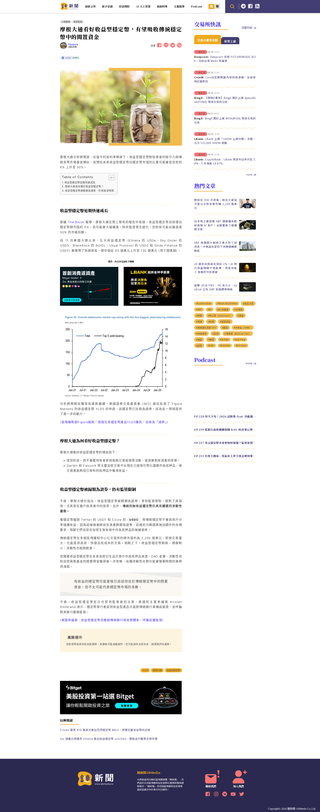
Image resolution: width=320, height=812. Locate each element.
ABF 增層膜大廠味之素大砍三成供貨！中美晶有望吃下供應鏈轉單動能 (215, 247)
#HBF (211, 345)
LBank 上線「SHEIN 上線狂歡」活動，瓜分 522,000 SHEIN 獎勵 (225, 141)
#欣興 (211, 321)
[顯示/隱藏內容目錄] (110, 177)
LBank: (199, 139)
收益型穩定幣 (173, 670)
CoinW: (199, 77)
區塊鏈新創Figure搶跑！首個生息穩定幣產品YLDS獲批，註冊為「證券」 (114, 422)
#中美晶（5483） (243, 327)
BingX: (199, 98)
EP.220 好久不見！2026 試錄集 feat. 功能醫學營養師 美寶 (225, 416)
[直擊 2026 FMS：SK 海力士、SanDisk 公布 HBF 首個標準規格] (247, 290)
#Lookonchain (203, 303)
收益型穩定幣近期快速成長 (80, 182)
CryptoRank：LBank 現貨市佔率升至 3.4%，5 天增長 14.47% (225, 161)
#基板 (241, 315)
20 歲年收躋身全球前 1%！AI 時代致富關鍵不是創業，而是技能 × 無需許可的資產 (215, 268)
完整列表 (247, 28)
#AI (210, 309)
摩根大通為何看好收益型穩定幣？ (84, 186)
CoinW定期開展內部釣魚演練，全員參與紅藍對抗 (225, 79)
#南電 (199, 315)
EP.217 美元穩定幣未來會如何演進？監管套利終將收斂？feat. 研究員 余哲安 (225, 443)
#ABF (199, 309)
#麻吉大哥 (248, 303)
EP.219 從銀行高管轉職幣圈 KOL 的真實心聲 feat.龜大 (225, 430)
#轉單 (211, 339)
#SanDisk (225, 345)
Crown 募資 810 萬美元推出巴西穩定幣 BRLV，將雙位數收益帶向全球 (105, 730)
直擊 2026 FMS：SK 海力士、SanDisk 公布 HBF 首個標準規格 (215, 287)
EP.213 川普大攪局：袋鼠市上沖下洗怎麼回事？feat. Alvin (225, 456)
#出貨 (216, 333)
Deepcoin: (201, 57)
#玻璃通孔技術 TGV (206, 327)
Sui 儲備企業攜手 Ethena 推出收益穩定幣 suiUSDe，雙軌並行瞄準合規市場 (109, 738)
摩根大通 (157, 670)
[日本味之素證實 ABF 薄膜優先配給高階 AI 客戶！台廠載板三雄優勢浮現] (247, 228)
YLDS (145, 670)
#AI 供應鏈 (223, 309)
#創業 (199, 345)
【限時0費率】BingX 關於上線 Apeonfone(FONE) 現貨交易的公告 (225, 100)
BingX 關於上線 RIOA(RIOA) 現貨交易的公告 (225, 120)
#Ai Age (224, 339)
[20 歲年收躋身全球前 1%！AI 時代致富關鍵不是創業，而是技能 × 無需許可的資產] (247, 271)
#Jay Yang (239, 339)
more (249, 174)
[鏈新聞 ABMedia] (69, 9)
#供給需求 (201, 333)
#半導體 (238, 309)
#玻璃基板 (225, 321)
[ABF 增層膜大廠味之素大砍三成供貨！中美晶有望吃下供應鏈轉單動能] (247, 250)
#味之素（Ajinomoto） (220, 315)
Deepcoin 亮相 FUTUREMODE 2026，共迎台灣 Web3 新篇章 (225, 59)
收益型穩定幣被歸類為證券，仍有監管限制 (89, 190)
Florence (73, 44)
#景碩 (199, 321)
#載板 (225, 327)
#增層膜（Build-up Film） (237, 333)
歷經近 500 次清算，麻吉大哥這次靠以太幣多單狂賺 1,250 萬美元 (215, 204)
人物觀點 (65, 22)
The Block (75, 222)
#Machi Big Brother (227, 303)
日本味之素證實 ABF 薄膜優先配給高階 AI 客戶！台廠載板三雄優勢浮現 (215, 225)
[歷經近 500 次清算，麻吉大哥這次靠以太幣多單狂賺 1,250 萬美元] (247, 207)
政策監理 (78, 22)
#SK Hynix (241, 345)
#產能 (199, 339)
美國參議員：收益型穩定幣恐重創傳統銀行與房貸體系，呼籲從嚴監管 (112, 620)
